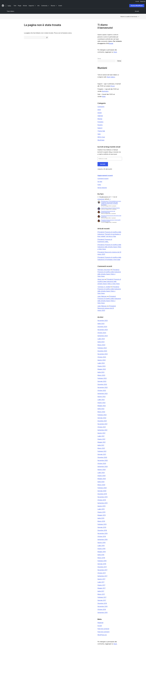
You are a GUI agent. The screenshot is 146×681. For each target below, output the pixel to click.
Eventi (89, 658)
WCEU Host (101, 137)
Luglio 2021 (101, 436)
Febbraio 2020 (102, 488)
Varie (99, 134)
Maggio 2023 (102, 369)
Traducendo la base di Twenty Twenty (110, 208)
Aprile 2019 (101, 518)
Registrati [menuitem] (142, 1)
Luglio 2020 (101, 472)
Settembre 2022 (103, 393)
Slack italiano (111, 77)
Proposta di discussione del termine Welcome (108, 212)
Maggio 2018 (102, 552)
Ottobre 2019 (102, 500)
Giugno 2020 (102, 475)
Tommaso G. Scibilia (104, 287)
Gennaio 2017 (102, 600)
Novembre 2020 (103, 460)
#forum (112, 86)
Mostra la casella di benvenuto (128, 16)
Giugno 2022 (101, 402)
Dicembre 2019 (102, 494)
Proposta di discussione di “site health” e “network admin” (111, 220)
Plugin (35, 661)
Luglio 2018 (101, 545)
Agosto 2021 (101, 433)
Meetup (100, 119)
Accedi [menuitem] (137, 1)
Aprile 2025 (101, 323)
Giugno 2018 (101, 548)
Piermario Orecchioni (104, 270)
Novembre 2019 (102, 497)
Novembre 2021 (102, 424)
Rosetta (100, 125)
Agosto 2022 (102, 396)
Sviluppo (62, 661)
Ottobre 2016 (102, 609)
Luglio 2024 (101, 339)
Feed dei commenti (103, 632)
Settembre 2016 (102, 612)
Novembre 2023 (103, 354)
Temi (35, 658)
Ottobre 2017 (102, 573)
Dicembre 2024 (102, 326)
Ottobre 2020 (102, 463)
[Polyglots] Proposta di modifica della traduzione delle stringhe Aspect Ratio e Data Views (109, 247)
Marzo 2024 (101, 345)
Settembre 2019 (102, 503)
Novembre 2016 (102, 606)
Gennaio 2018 (102, 564)
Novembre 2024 (103, 329)
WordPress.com (119, 656)
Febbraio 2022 (102, 415)
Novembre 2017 (102, 570)
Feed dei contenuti (103, 629)
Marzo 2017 (101, 594)
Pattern (36, 664)
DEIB (99, 110)
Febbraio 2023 (102, 378)
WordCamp (101, 140)
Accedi (100, 626)
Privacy (9, 664)
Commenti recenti (103, 178)
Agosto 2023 (102, 360)
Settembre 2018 (102, 539)
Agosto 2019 (101, 506)
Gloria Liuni (101, 279)
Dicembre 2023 (102, 351)
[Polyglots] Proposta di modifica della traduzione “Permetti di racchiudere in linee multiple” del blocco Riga (109, 234)
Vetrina (36, 656)
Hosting (9, 661)
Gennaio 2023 (102, 381)
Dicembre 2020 (102, 457)
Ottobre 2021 (102, 427)
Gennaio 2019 (102, 527)
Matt (116, 658)
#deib (104, 96)
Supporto (63, 658)
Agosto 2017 (101, 579)
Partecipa (90, 656)
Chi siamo (9, 656)
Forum (111, 43)
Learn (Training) (64, 656)
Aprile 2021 (101, 445)
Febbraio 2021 (102, 451)
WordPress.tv (64, 664)
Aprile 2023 (101, 372)
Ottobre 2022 (102, 390)
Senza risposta (102, 187)
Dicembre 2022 (102, 384)
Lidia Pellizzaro (102, 296)
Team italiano (10, 11)
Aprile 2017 (101, 591)
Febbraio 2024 (102, 348)
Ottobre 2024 (102, 333)
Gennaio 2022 (102, 418)
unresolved (101, 199)
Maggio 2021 (102, 442)
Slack (115, 52)
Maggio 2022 (102, 406)
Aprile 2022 (101, 409)
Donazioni (90, 661)
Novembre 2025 (103, 320)
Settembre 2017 (102, 576)
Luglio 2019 (101, 509)
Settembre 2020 (103, 466)
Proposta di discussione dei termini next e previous (111, 216)
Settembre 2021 (102, 430)
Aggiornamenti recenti (105, 175)
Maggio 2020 (102, 479)
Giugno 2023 (102, 366)
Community (101, 106)
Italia (24, 672)
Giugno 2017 (101, 585)
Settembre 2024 (103, 336)
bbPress (117, 661)
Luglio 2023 (101, 363)
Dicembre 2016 (102, 603)
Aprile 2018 (101, 555)
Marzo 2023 (101, 375)
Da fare (100, 181)
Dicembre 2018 (102, 530)
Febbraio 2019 (102, 524)
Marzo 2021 (101, 448)
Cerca (99, 58)
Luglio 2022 (101, 399)
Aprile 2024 (101, 342)
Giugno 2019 (101, 512)
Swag (89, 664)
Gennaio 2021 (102, 454)
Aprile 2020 (101, 482)
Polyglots (100, 122)
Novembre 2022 (103, 387)
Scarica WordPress (137, 5)
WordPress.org (102, 635)
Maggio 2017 (102, 588)
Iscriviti (102, 164)
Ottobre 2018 (102, 536)
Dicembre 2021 (102, 421)
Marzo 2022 (101, 412)
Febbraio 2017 (102, 597)
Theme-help (101, 131)
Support (100, 128)
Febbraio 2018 (102, 561)
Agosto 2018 (101, 542)
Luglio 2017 (101, 582)
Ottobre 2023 (102, 357)
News (8, 658)
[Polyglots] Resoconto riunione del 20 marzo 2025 (107, 308)
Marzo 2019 (101, 521)
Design (100, 113)
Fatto (99, 184)
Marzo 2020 (101, 485)
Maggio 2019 (102, 515)
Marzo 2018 (101, 558)
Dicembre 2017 (102, 567)
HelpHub (100, 116)
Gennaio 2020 (102, 491)
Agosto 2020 (102, 469)
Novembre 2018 (102, 533)
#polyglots (105, 91)
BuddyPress (118, 664)
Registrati (100, 622)
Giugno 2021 (101, 439)
